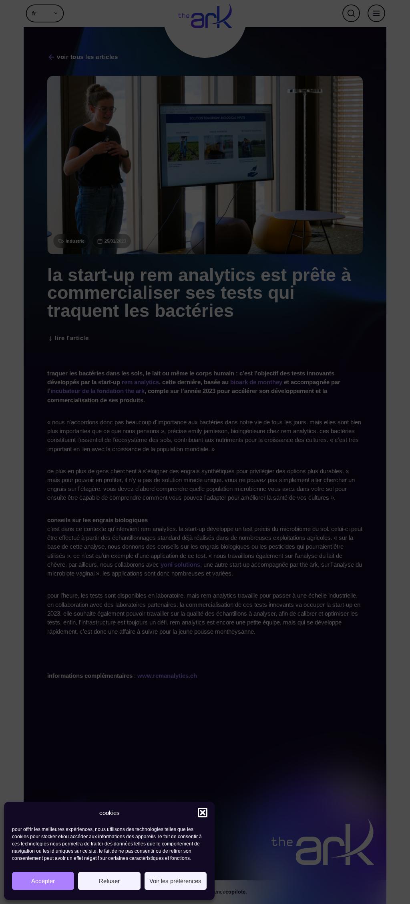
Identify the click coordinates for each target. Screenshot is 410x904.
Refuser (109, 881)
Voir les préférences (175, 881)
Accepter (43, 881)
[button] (203, 813)
